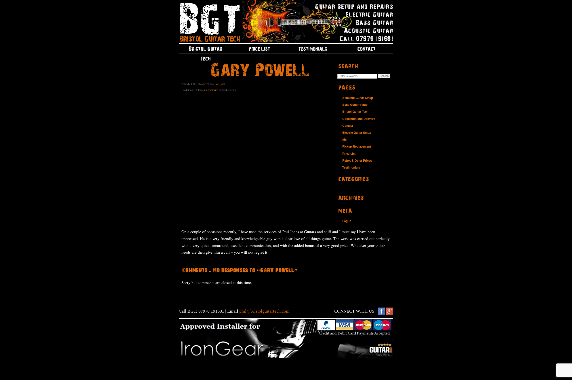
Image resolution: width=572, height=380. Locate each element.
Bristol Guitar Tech (205, 50)
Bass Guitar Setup (355, 104)
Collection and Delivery (358, 119)
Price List (259, 48)
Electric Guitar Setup (356, 132)
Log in (346, 221)
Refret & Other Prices (357, 160)
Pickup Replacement (356, 146)
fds (344, 139)
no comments (211, 90)
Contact (366, 48)
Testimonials (313, 48)
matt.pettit (220, 84)
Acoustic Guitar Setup (357, 98)
